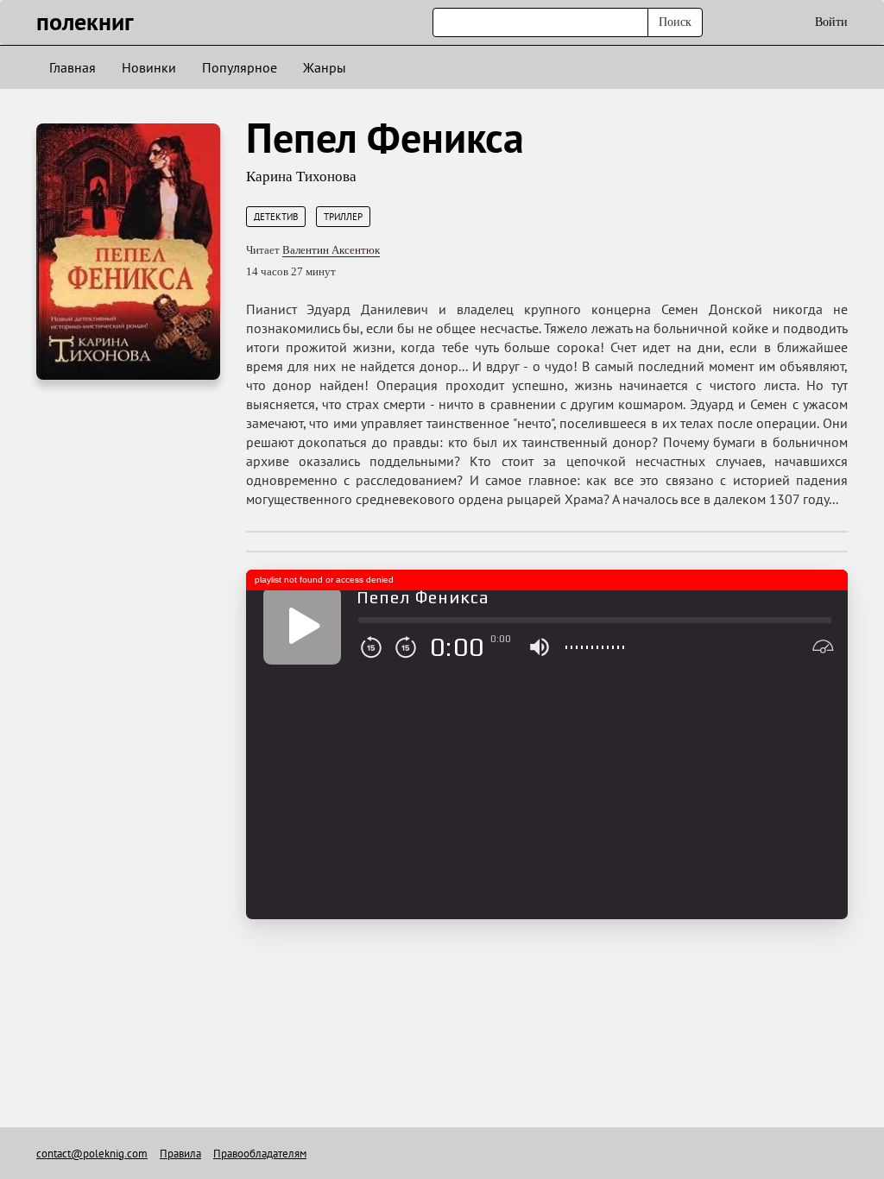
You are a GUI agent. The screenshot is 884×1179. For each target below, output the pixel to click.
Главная (72, 67)
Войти (831, 22)
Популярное (239, 67)
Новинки (149, 67)
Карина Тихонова (301, 176)
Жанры (324, 67)
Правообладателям (259, 1153)
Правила (180, 1153)
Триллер (343, 217)
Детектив (276, 217)
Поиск (675, 22)
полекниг (85, 21)
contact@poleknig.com (92, 1153)
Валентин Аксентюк (331, 249)
